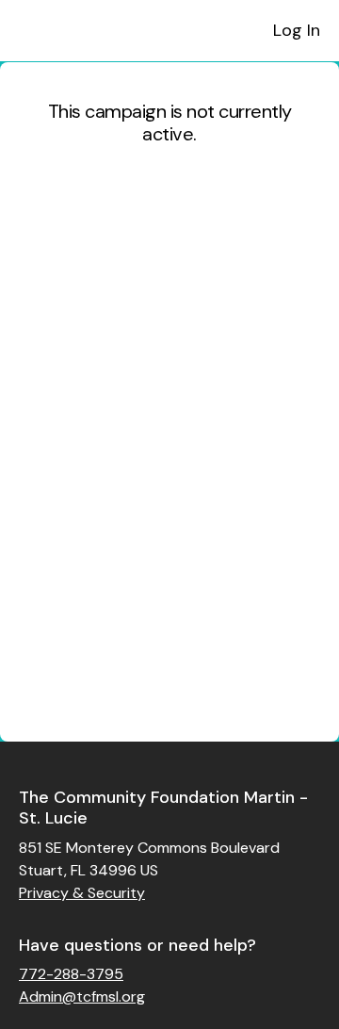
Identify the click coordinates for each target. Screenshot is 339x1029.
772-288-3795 (71, 974)
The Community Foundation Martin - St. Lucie (163, 808)
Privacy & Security (82, 893)
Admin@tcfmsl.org (82, 996)
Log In (296, 30)
